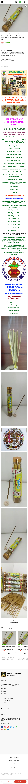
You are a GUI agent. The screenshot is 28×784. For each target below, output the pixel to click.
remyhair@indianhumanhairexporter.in (11, 708)
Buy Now (20, 781)
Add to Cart (7, 781)
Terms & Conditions (9, 774)
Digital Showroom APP (16, 773)
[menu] (2, 2)
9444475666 (5, 710)
